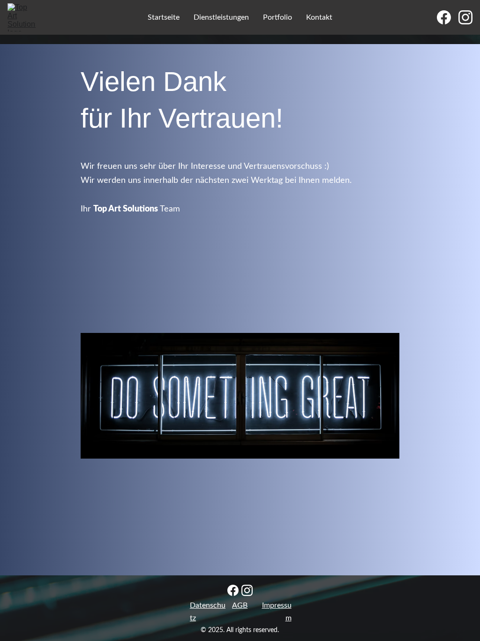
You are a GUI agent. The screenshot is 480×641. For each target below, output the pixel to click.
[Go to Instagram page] (465, 17)
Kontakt (319, 17)
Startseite (164, 17)
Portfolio (277, 17)
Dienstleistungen (221, 17)
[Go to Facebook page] (447, 17)
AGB (240, 605)
